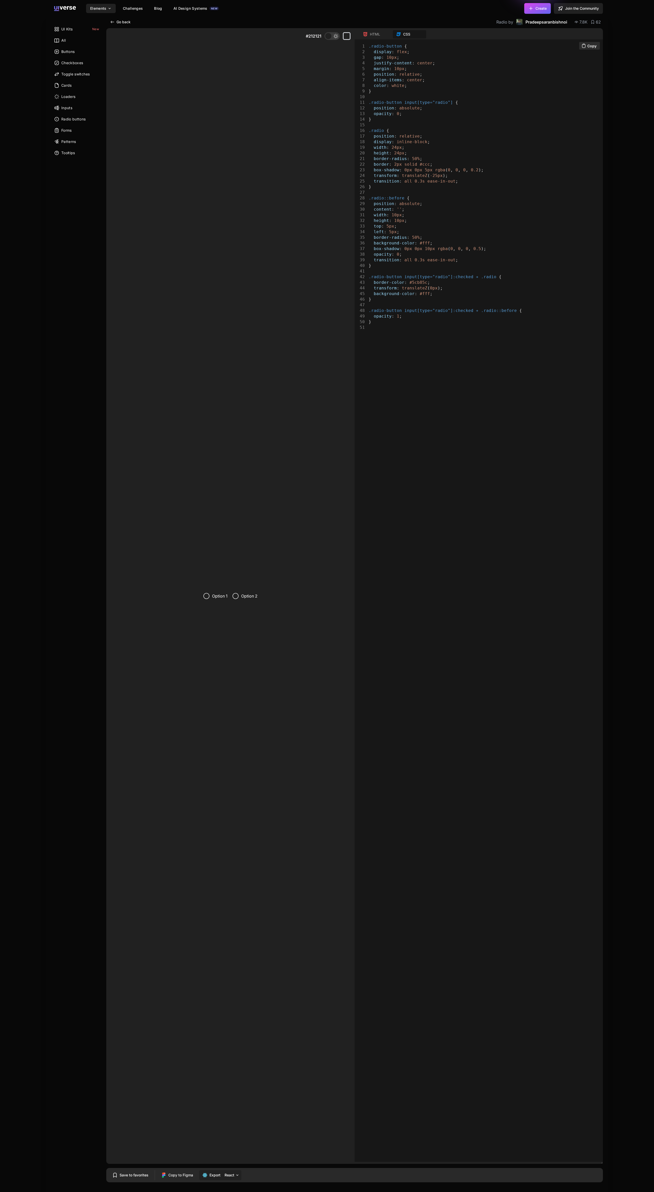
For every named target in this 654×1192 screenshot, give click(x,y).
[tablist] (393, 34)
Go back (123, 22)
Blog (158, 8)
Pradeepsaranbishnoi (546, 22)
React (229, 1175)
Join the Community (582, 8)
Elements (98, 8)
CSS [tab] (406, 34)
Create (541, 8)
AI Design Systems (195, 8)
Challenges (133, 8)
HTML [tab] (375, 34)
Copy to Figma (180, 1175)
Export (214, 1175)
